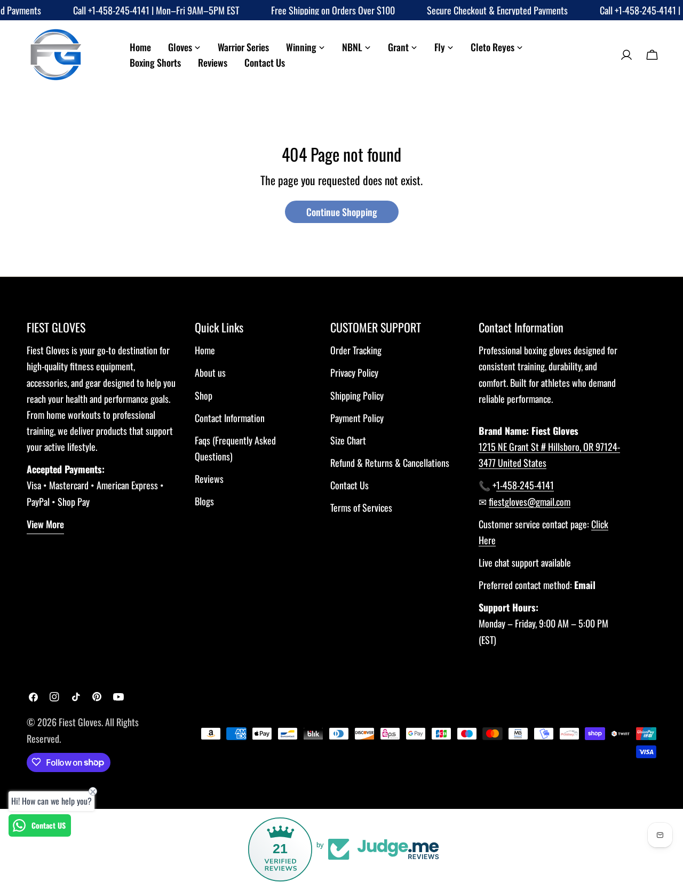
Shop (203, 395)
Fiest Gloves (80, 722)
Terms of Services (361, 507)
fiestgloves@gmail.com (529, 501)
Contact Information (230, 418)
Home (205, 350)
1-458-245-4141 (525, 485)
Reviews (209, 479)
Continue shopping (341, 212)
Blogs (204, 501)
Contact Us (349, 485)
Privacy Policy (354, 372)
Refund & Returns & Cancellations (389, 463)
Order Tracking (356, 350)
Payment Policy (357, 418)
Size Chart (348, 440)
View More (45, 524)
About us (210, 372)
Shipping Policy (357, 395)
